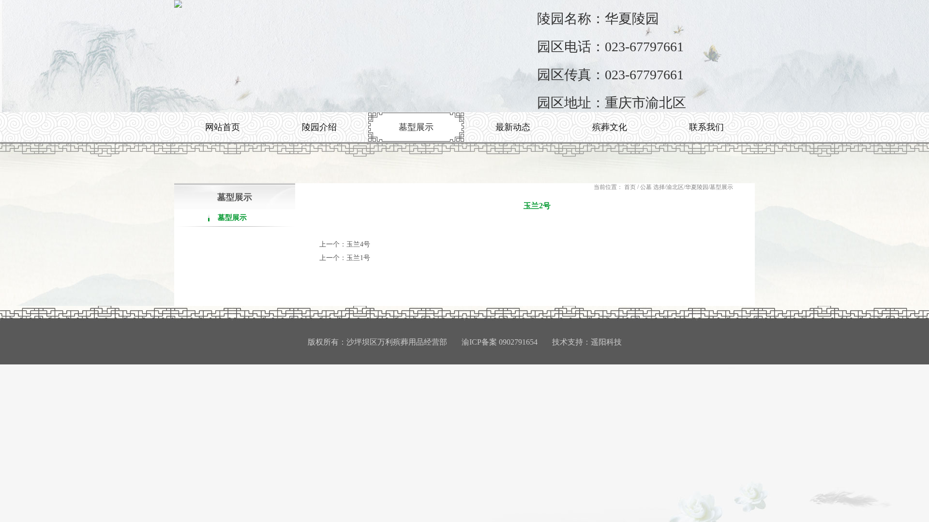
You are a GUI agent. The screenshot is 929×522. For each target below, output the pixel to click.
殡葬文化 (609, 127)
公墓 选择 (652, 187)
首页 (630, 187)
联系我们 (706, 127)
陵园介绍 (319, 127)
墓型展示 (416, 127)
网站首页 (222, 127)
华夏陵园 (696, 187)
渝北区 (675, 187)
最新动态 (512, 127)
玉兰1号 (358, 257)
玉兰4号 (358, 244)
